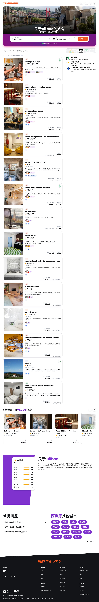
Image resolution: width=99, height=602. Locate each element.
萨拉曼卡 (55, 527)
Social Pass (63, 570)
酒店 (27, 360)
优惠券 (21, 599)
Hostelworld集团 (84, 570)
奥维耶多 (85, 527)
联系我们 (43, 586)
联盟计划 (82, 590)
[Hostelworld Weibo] (4, 570)
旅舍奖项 (62, 582)
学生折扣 (62, 590)
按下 (81, 574)
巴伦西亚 (82, 522)
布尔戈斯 (87, 532)
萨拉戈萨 (55, 532)
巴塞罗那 (55, 522)
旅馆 (27, 383)
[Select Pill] (90, 3)
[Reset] (49, 39)
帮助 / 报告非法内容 (46, 590)
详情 (22, 55)
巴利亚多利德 (76, 532)
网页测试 (34, 599)
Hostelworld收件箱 (84, 594)
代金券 (27, 599)
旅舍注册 (82, 586)
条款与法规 (15, 599)
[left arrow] (90, 409)
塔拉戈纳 (65, 527)
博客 (61, 574)
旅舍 (27, 59)
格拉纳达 (77, 537)
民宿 (42, 578)
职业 (81, 578)
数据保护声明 (6, 599)
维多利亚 (65, 532)
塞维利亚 (67, 537)
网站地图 (40, 599)
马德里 (65, 522)
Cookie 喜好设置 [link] (49, 599)
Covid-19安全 (33, 175)
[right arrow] (94, 409)
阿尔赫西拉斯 (56, 537)
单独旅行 (62, 586)
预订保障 (62, 578)
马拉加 (73, 522)
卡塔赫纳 (75, 527)
